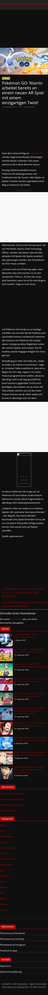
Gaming (6, 78)
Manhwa (4, 887)
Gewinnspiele (6, 864)
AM (20, 107)
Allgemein (4, 825)
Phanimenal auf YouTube (12, 799)
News (2, 893)
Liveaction (5, 876)
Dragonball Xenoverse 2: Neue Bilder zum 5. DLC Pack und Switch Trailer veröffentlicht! (22, 592)
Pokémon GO (36, 153)
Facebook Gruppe (8, 810)
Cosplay (4, 842)
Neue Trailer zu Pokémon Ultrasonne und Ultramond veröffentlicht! (23, 604)
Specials (4, 910)
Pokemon (4, 904)
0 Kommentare (29, 107)
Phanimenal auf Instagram (12, 805)
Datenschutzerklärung (11, 971)
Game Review (6, 847)
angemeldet (16, 619)
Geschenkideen (7, 859)
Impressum (5, 966)
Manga (3, 881)
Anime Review (6, 836)
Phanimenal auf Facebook (12, 793)
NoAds (3, 898)
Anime (3, 830)
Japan (2, 870)
